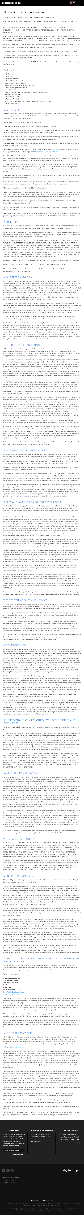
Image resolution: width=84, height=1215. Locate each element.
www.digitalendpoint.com (11, 994)
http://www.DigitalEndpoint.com (47, 152)
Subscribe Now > (18, 1154)
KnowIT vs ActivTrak (9, 1183)
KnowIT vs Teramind (9, 1180)
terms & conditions (47, 1200)
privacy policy (35, 1200)
